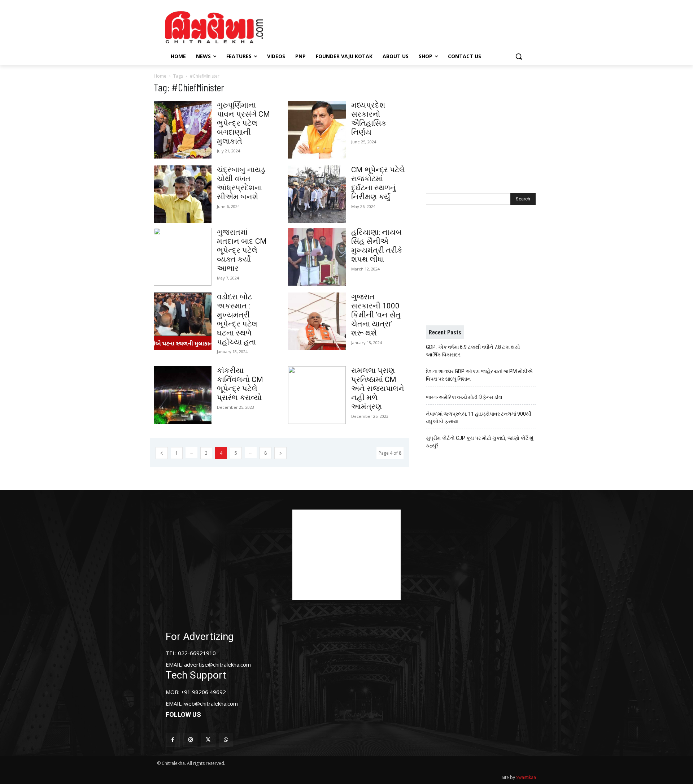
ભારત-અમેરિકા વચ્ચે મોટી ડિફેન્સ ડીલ (464, 397)
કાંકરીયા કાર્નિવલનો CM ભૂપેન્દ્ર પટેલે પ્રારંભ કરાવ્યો (240, 384)
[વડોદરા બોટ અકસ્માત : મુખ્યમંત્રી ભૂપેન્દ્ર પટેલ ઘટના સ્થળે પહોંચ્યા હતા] (183, 321)
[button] (518, 56)
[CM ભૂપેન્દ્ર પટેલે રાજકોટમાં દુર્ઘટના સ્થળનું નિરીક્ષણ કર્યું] (317, 194)
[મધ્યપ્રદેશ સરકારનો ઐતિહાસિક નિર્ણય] (317, 130)
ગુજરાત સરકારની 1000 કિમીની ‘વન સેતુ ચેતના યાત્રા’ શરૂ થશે (376, 315)
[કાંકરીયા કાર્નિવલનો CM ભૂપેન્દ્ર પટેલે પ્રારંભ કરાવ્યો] (183, 395)
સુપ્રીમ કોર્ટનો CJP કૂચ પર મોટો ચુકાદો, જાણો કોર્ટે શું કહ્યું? (479, 442)
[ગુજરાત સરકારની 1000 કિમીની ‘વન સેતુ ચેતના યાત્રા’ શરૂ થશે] (317, 321)
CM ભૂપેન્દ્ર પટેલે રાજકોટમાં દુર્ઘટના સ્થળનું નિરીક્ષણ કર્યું (378, 183)
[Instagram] (190, 740)
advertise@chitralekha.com (217, 664)
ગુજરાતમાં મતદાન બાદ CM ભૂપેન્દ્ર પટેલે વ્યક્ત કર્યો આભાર (242, 250)
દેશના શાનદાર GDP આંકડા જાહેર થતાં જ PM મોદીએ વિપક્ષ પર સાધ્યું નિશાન (479, 375)
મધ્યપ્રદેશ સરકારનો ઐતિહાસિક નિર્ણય (369, 119)
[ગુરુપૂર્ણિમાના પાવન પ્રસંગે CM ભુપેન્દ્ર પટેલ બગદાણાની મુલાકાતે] (183, 130)
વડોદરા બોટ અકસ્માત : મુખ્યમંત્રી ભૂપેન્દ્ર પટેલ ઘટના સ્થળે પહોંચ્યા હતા (237, 319)
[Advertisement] (407, 26)
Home (160, 76)
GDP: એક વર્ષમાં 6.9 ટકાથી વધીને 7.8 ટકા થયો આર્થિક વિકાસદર (473, 351)
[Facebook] (173, 740)
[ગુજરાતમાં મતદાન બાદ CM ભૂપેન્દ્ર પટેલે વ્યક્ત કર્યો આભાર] (183, 257)
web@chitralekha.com (211, 703)
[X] (208, 740)
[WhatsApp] (226, 740)
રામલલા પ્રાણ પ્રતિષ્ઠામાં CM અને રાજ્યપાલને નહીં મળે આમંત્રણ (377, 388)
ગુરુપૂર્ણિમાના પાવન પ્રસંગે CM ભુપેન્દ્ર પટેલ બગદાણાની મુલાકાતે (243, 123)
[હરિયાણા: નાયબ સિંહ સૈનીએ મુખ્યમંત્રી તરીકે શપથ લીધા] (317, 257)
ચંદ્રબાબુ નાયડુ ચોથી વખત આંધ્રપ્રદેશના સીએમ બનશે (241, 183)
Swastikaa (526, 777)
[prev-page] (162, 453)
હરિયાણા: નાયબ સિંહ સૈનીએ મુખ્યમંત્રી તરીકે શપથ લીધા (376, 246)
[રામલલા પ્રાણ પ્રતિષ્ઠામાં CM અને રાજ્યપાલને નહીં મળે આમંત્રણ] (317, 395)
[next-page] (280, 453)
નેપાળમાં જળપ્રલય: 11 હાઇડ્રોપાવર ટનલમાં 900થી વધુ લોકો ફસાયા (478, 417)
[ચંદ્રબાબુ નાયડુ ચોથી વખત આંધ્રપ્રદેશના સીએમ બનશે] (183, 194)
